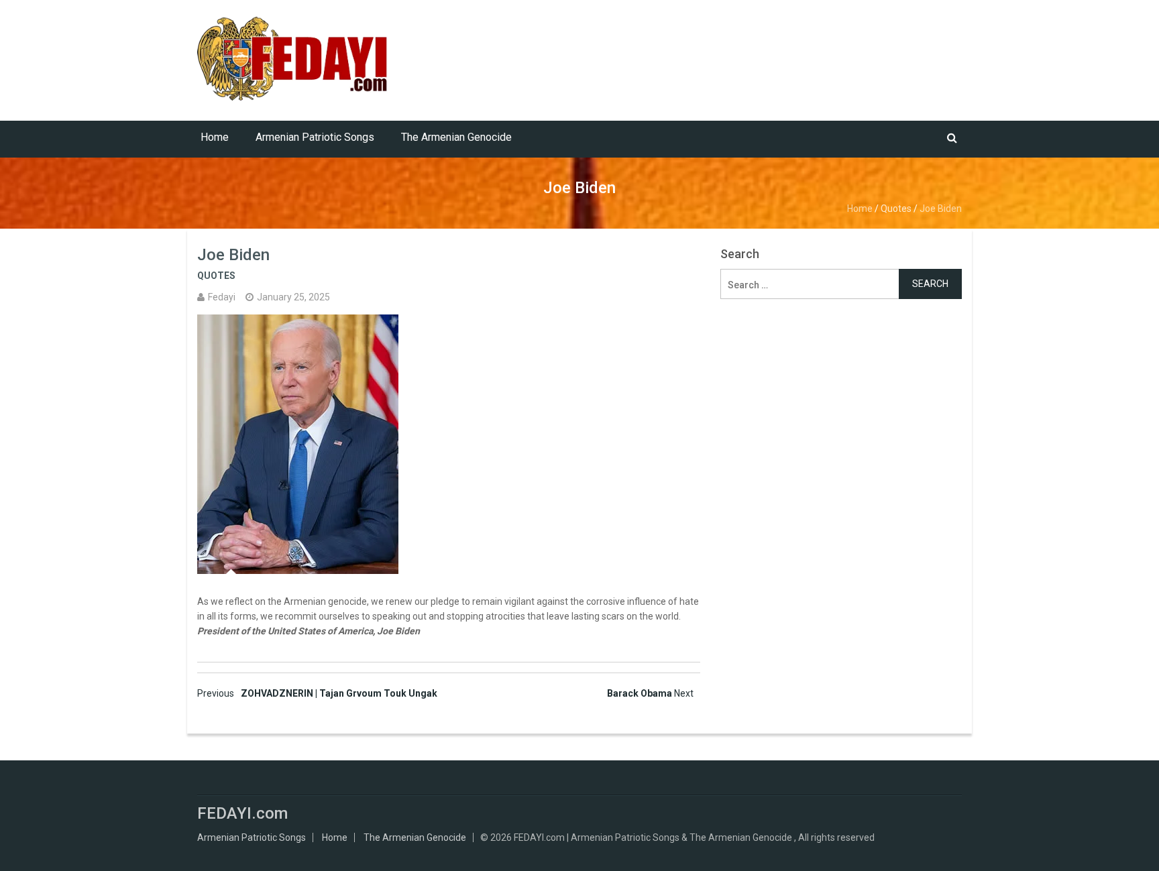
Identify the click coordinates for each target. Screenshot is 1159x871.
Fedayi (221, 297)
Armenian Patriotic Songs (315, 137)
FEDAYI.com (242, 813)
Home (215, 137)
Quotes (896, 208)
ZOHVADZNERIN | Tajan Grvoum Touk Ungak (317, 693)
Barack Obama (650, 693)
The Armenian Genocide (456, 137)
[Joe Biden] (448, 444)
